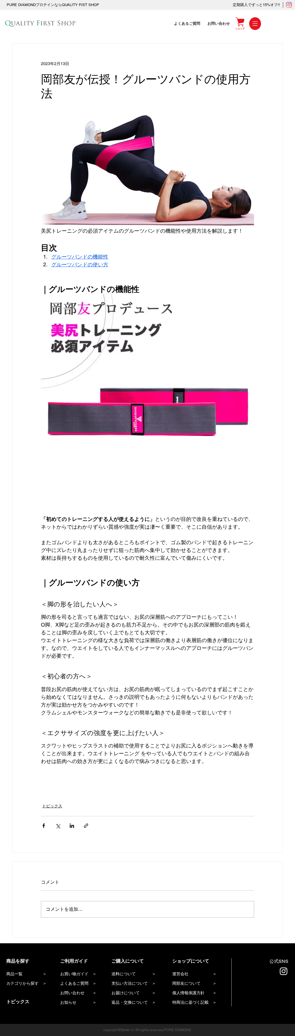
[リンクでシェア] (86, 825)
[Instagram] (289, 5)
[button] (255, 23)
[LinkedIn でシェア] (72, 825)
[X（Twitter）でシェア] (57, 825)
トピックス (52, 806)
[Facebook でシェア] (43, 825)
